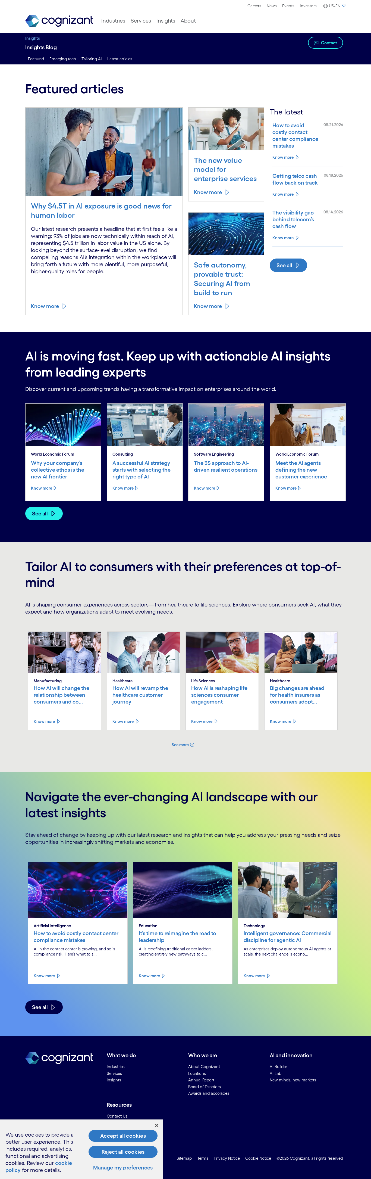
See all (284, 265)
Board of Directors (204, 1086)
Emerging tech (62, 59)
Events (288, 6)
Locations (197, 1073)
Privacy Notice (227, 1158)
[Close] (156, 1125)
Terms (202, 1158)
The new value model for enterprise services (225, 169)
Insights (165, 21)
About (188, 21)
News (272, 6)
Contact (329, 42)
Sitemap (184, 1158)
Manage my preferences (123, 1168)
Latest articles (119, 59)
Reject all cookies (123, 1152)
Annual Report (201, 1080)
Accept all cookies (123, 1136)
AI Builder (278, 1066)
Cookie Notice (258, 1158)
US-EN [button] (334, 6)
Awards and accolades (208, 1093)
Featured (36, 59)
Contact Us (117, 1116)
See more (180, 744)
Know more (45, 306)
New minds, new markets (293, 1080)
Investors (308, 6)
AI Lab (275, 1073)
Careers (254, 6)
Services (141, 21)
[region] (81, 1149)
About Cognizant (204, 1066)
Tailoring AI (91, 59)
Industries (113, 21)
